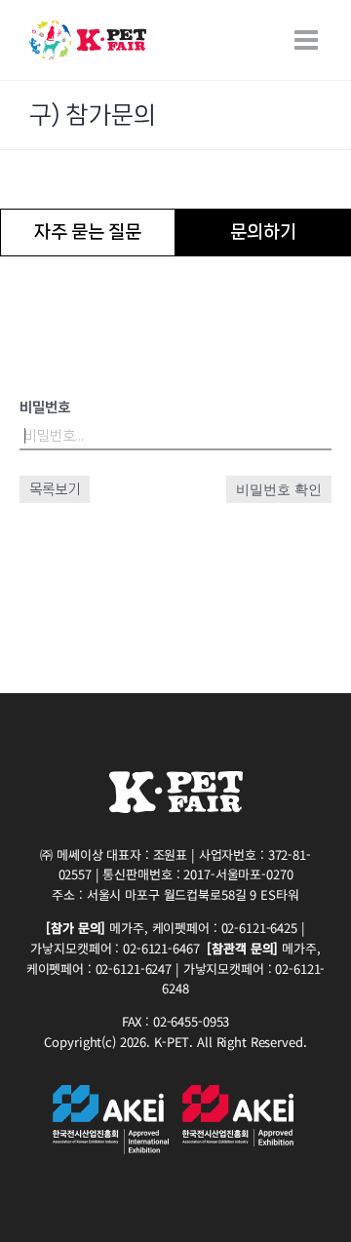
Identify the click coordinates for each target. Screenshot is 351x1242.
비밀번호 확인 (279, 489)
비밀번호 (45, 407)
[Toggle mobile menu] (308, 40)
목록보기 (54, 489)
